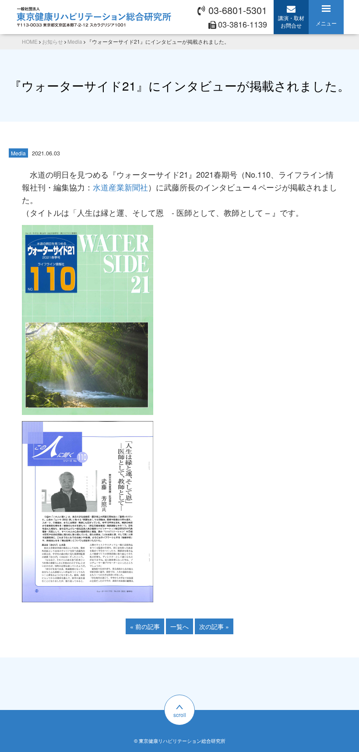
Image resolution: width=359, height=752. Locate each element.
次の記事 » (214, 626)
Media (18, 153)
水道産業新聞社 (120, 187)
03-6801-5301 (237, 10)
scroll (179, 714)
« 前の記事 (145, 626)
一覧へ (179, 626)
